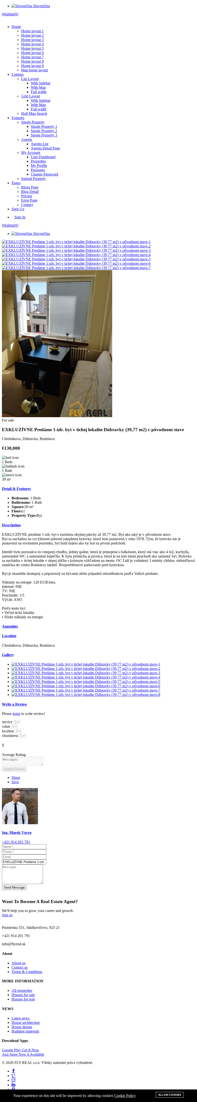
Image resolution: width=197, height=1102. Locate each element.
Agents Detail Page (45, 148)
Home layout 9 (32, 66)
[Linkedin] (13, 1085)
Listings (18, 74)
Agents (26, 139)
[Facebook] (13, 1071)
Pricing (26, 196)
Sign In (19, 217)
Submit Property (33, 179)
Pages (16, 183)
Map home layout (34, 70)
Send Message (14, 887)
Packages (38, 170)
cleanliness (10, 736)
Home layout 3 (32, 40)
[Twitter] (13, 1076)
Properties (38, 161)
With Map (38, 87)
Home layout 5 (32, 48)
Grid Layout (30, 96)
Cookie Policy (125, 1096)
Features (18, 118)
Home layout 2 (32, 35)
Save (15, 782)
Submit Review (14, 769)
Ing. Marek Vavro (16, 832)
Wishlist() (10, 14)
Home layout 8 (32, 61)
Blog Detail (30, 192)
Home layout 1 (32, 31)
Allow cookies (169, 1094)
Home (16, 27)
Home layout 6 (32, 53)
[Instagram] (13, 1080)
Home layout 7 (32, 57)
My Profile (39, 165)
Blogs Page (29, 187)
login (16, 714)
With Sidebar (40, 83)
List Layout (30, 79)
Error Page (29, 200)
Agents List (39, 144)
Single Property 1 (44, 126)
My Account (30, 152)
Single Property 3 (44, 135)
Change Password (44, 174)
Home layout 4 (32, 44)
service (7, 722)
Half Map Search (34, 113)
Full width (38, 92)
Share (16, 777)
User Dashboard (43, 157)
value (6, 726)
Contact (27, 205)
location (8, 731)
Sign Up (18, 209)
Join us (7, 915)
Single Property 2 (44, 131)
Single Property (33, 122)
